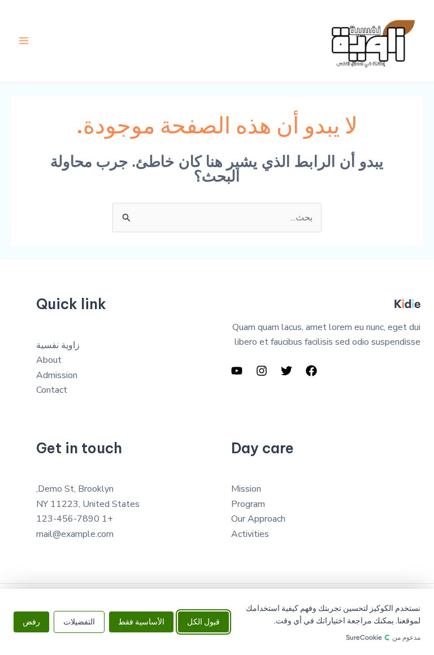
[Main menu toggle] (23, 40)
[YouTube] (236, 370)
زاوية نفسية (58, 345)
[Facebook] (311, 370)
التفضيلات (79, 622)
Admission (56, 375)
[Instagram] (261, 370)
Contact (51, 390)
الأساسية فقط (141, 622)
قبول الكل (203, 622)
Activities (250, 534)
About (49, 360)
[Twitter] (286, 370)
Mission (246, 489)
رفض (31, 622)
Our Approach (258, 519)
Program (248, 504)
